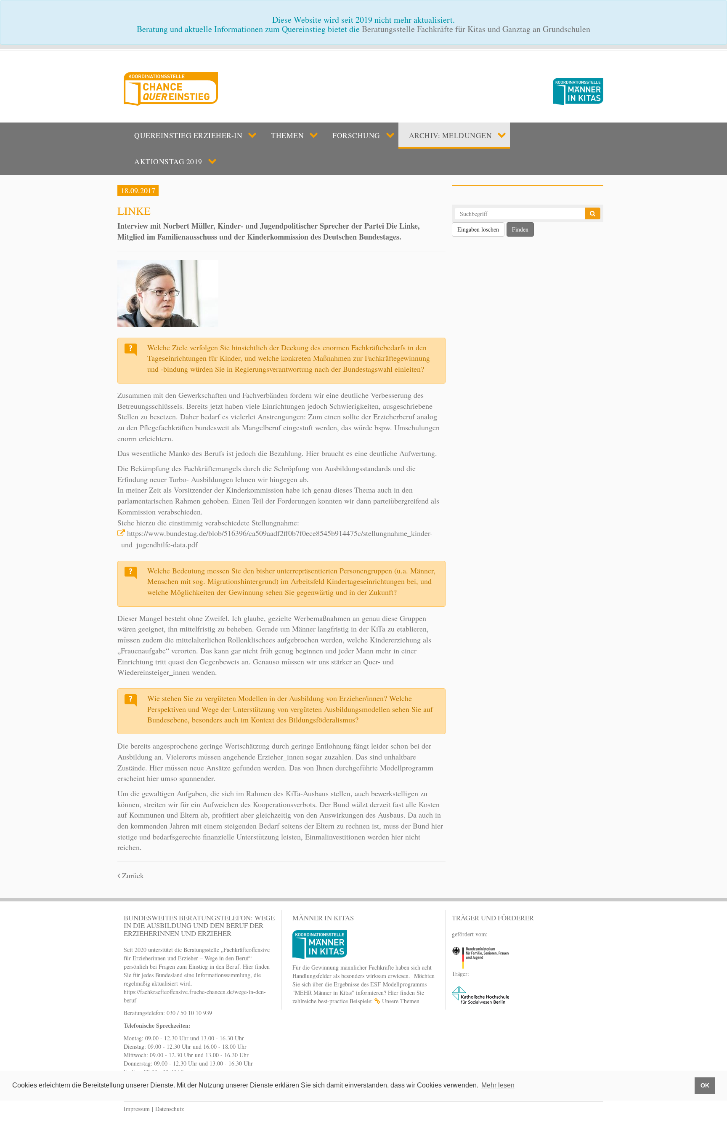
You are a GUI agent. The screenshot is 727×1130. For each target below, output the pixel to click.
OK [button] (704, 1085)
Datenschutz (169, 1109)
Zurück (132, 875)
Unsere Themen (400, 1001)
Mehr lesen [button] (498, 1085)
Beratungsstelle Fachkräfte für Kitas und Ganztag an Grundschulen (476, 29)
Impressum (137, 1109)
